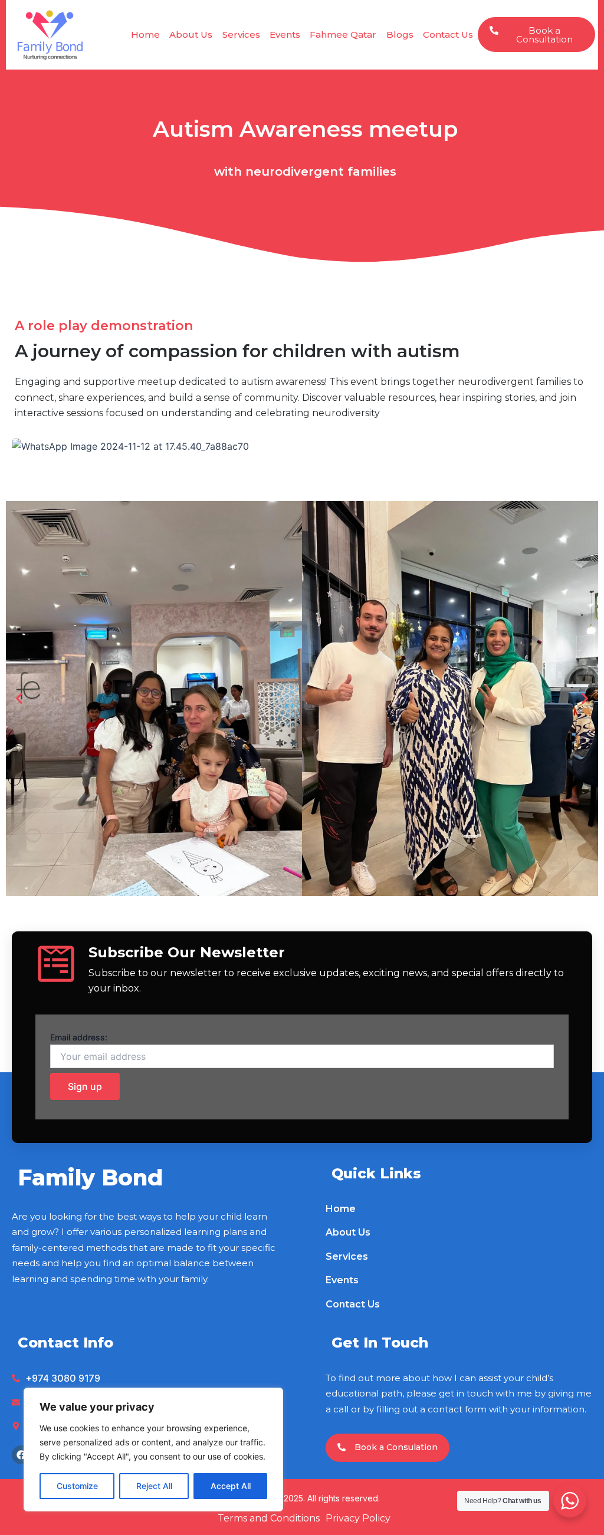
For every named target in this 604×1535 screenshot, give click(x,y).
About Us (190, 34)
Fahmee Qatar (343, 34)
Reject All (154, 1486)
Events (285, 34)
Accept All (231, 1486)
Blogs (399, 34)
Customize (77, 1486)
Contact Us (448, 34)
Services (241, 34)
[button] (19, 698)
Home (145, 34)
